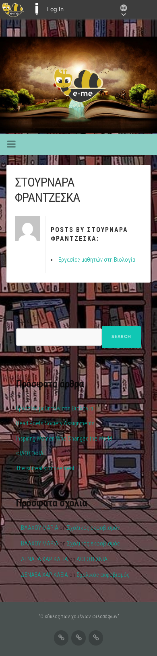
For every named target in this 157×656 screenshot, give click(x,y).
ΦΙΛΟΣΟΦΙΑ (29, 453)
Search (24, 321)
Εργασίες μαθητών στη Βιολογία (96, 259)
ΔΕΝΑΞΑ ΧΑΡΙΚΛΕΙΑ (44, 559)
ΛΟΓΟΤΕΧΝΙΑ (91, 559)
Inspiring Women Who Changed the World (64, 438)
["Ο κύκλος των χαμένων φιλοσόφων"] (78, 85)
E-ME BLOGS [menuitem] (36, 9)
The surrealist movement (45, 468)
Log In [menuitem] (55, 9)
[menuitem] (13, 9)
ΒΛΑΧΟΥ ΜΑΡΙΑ (39, 528)
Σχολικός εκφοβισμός (93, 528)
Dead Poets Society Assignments (55, 423)
